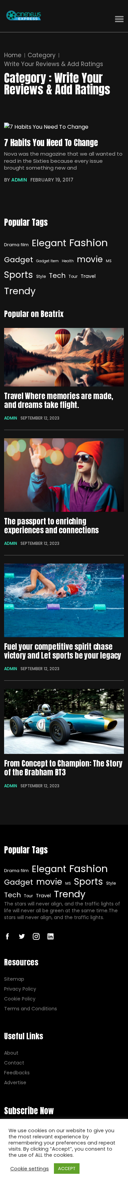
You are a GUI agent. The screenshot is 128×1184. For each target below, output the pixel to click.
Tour (73, 276)
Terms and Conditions (30, 1009)
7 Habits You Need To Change (51, 142)
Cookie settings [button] (29, 1169)
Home (13, 55)
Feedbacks (17, 1073)
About (11, 1053)
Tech (57, 275)
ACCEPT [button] (66, 1168)
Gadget (18, 259)
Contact (14, 1063)
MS (109, 261)
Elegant (49, 243)
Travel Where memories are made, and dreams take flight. (58, 401)
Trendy (19, 291)
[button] (119, 19)
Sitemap (14, 979)
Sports (18, 275)
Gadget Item (47, 261)
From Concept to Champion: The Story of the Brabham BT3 (63, 768)
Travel (88, 276)
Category (42, 55)
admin (19, 179)
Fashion (88, 243)
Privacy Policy (20, 989)
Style (41, 276)
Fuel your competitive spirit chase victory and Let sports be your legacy (62, 651)
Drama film (16, 244)
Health (68, 261)
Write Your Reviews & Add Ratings (53, 64)
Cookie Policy (19, 999)
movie (90, 259)
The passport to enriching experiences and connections (51, 526)
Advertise (15, 1083)
